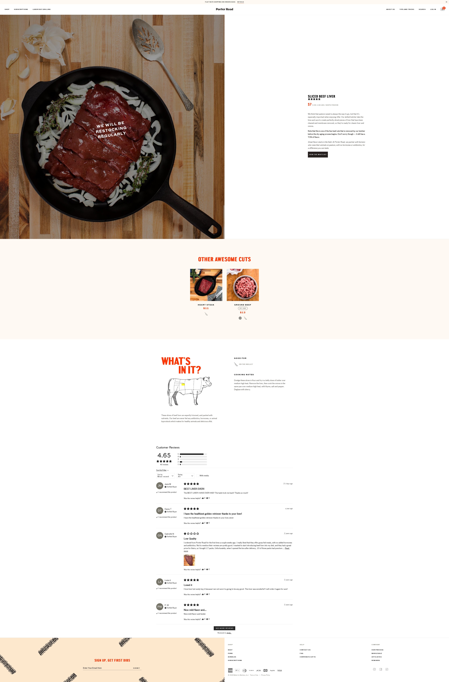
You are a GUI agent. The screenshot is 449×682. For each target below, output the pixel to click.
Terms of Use (254, 675)
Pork (230, 653)
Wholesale (377, 653)
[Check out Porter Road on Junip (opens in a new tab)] (228, 633)
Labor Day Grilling (42, 9)
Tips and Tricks (407, 9)
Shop (7, 9)
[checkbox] (205, 475)
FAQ (301, 653)
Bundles (232, 657)
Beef (230, 650)
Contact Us (305, 650)
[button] (314, 99)
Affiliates (377, 657)
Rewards (376, 660)
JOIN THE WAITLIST (318, 154)
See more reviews (224, 628)
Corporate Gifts (308, 657)
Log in (433, 9)
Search (422, 9)
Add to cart (206, 314)
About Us (390, 9)
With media (204, 476)
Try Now (239, 2)
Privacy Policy (265, 675)
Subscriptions (235, 660)
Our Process (378, 650)
